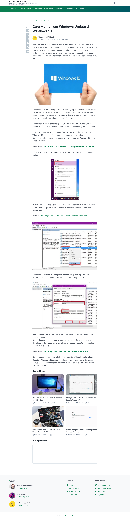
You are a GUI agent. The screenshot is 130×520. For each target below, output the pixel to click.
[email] (27, 51)
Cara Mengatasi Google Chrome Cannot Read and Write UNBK (64, 216)
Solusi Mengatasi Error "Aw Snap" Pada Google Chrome (81, 431)
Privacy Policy (74, 491)
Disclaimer (72, 495)
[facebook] (27, 30)
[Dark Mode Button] (115, 3)
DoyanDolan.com (104, 488)
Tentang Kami (73, 485)
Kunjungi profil (24, 488)
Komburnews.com (104, 485)
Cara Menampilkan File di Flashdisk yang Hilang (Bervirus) (68, 146)
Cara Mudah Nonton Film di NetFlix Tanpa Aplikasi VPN (46, 431)
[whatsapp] (27, 39)
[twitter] (27, 35)
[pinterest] (27, 47)
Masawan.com (102, 491)
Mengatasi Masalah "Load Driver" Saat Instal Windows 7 (81, 399)
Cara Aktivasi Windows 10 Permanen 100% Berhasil (47, 399)
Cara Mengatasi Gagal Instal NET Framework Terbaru (66, 351)
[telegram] (27, 43)
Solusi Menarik (17, 2)
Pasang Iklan (73, 488)
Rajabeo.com (102, 495)
